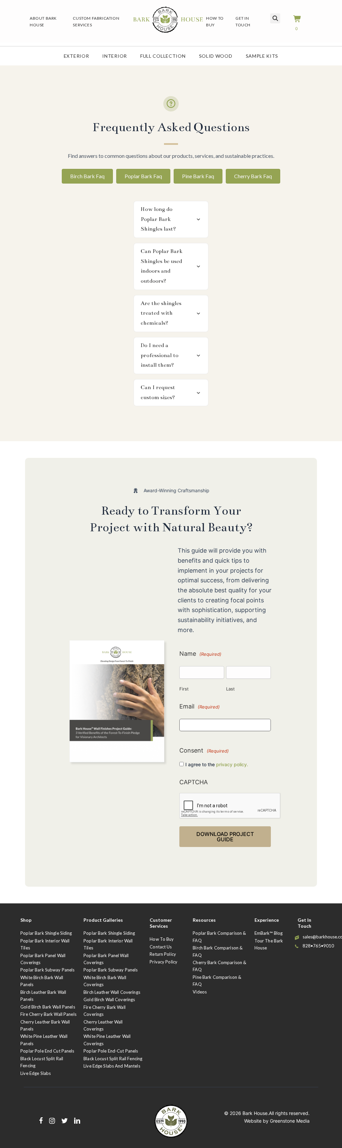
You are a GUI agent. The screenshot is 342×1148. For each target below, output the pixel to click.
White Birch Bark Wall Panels (41, 981)
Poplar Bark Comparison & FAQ (219, 936)
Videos (200, 991)
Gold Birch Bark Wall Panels (47, 1007)
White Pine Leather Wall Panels (43, 1040)
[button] (171, 219)
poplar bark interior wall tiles (108, 944)
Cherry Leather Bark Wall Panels (45, 1025)
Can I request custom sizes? (158, 392)
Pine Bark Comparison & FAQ (217, 980)
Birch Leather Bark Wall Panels (43, 995)
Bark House (255, 1113)
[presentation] (230, 806)
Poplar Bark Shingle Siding (46, 933)
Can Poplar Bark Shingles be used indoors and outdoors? (162, 266)
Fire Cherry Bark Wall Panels (48, 1014)
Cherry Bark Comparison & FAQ (219, 966)
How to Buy (162, 939)
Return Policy (163, 954)
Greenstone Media (290, 1121)
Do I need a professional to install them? (159, 355)
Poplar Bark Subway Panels (47, 969)
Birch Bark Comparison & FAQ (217, 951)
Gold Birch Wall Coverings (109, 999)
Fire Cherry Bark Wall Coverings (104, 1011)
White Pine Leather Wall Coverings (107, 1040)
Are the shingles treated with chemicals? (161, 313)
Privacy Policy (163, 961)
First (184, 688)
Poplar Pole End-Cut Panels (110, 1051)
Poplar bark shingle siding (109, 933)
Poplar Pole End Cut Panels (47, 1051)
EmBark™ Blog (268, 933)
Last (230, 688)
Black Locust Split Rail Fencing (41, 1062)
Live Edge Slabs (35, 1073)
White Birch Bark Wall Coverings (104, 981)
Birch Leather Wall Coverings (111, 992)
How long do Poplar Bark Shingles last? (158, 219)
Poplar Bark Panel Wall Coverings (42, 959)
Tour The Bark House (268, 944)
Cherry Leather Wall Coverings (103, 1025)
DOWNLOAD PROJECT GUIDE (225, 837)
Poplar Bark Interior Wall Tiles (44, 944)
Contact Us (161, 946)
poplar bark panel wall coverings (106, 959)
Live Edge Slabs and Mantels (111, 1066)
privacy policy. (232, 764)
